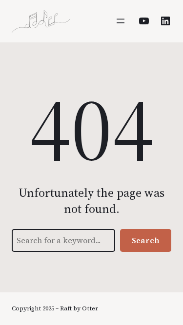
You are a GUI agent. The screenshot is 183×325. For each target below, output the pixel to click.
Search (146, 240)
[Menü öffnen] (120, 21)
